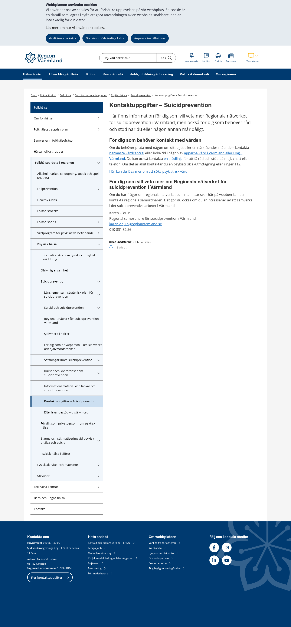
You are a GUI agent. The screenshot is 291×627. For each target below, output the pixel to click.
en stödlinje (173, 158)
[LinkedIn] (214, 560)
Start (34, 95)
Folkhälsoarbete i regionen (91, 95)
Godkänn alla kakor (62, 38)
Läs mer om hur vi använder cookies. (75, 27)
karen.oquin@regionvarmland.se (135, 224)
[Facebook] (214, 547)
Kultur (91, 74)
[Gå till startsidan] (45, 63)
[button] (253, 58)
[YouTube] (227, 560)
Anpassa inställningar (149, 38)
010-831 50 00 (51, 543)
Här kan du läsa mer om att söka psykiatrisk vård (148, 171)
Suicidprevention (141, 95)
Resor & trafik (113, 74)
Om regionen (226, 74)
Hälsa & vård (32, 74)
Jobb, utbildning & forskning (151, 74)
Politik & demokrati (194, 74)
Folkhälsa (65, 95)
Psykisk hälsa (119, 95)
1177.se (32, 553)
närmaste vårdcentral (126, 153)
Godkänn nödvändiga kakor (105, 38)
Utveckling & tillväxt (64, 74)
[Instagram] (227, 547)
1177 (62, 548)
